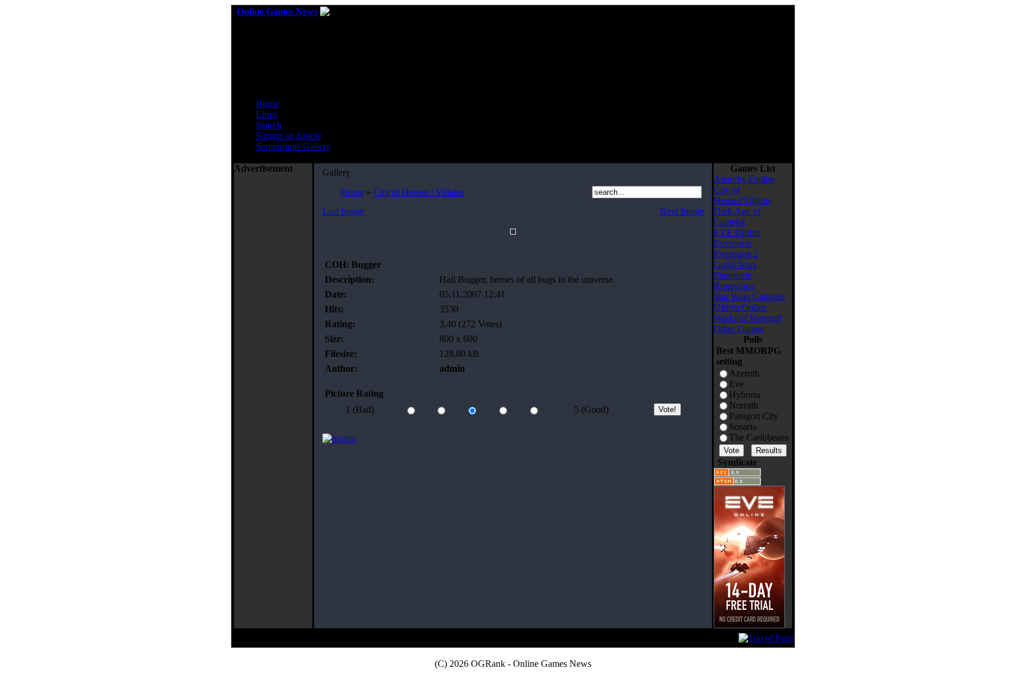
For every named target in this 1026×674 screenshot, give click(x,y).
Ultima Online (740, 307)
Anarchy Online (744, 179)
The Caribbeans (758, 437)
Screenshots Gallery (293, 146)
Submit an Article (288, 136)
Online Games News (277, 12)
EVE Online (737, 232)
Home (267, 104)
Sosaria (742, 427)
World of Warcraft (747, 318)
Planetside (733, 275)
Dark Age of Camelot (737, 216)
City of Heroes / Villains (418, 192)
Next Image (682, 211)
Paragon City (753, 416)
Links (266, 114)
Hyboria (744, 395)
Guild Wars (735, 265)
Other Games (739, 329)
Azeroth (744, 373)
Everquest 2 (736, 254)
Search (268, 125)
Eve (736, 384)
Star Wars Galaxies (749, 297)
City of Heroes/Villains (742, 195)
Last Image (343, 211)
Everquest (732, 243)
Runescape (734, 286)
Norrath (743, 405)
